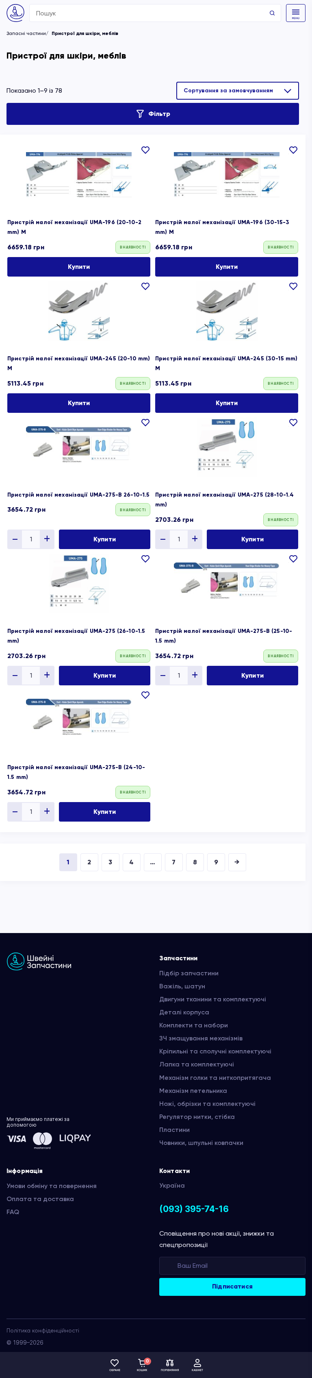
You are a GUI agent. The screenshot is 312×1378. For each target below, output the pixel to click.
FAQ (12, 1212)
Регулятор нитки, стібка (197, 1117)
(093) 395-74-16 (194, 1209)
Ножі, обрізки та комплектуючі (207, 1104)
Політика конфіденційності (42, 1330)
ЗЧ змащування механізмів (201, 1038)
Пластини (174, 1130)
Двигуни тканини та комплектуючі (212, 999)
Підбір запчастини (189, 973)
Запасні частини (26, 33)
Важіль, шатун (182, 986)
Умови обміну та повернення (51, 1186)
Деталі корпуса (184, 1012)
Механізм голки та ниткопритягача (215, 1077)
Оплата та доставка (40, 1199)
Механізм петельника (193, 1091)
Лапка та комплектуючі (196, 1064)
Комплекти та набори (193, 1025)
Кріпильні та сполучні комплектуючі (215, 1051)
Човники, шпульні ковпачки (201, 1143)
